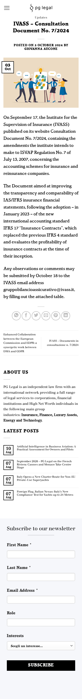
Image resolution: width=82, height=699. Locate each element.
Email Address (22, 590)
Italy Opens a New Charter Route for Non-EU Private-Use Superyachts (46, 478)
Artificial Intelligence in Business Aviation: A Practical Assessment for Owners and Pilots (46, 448)
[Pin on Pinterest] (55, 315)
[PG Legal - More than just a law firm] (41, 8)
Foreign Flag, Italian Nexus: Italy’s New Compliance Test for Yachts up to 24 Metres (45, 493)
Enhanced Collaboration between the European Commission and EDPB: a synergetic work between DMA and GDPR (20, 343)
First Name (19, 545)
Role (11, 613)
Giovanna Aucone (41, 49)
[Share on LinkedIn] (65, 315)
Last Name (19, 568)
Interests (15, 636)
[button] (6, 8)
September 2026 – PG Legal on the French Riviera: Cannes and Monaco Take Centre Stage (44, 464)
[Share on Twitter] (36, 315)
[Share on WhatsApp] (16, 315)
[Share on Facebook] (26, 315)
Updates (41, 17)
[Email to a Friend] (46, 315)
